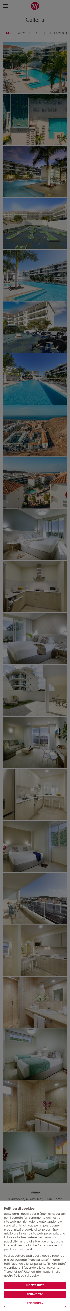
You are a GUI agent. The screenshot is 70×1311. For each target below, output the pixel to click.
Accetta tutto (35, 1285)
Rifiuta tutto (35, 1294)
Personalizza (35, 1303)
